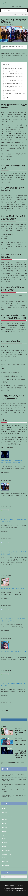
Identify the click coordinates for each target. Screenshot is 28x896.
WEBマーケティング (9, 6)
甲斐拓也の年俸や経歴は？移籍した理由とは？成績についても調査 (14, 790)
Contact (12, 885)
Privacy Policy (19, 885)
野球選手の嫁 (6, 865)
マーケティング (6, 850)
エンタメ (5, 831)
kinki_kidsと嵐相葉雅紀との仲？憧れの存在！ (13, 83)
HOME (3, 14)
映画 (4, 857)
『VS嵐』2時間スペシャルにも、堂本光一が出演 (14, 94)
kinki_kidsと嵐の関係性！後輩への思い (12, 71)
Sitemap (24, 6)
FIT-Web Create (17, 890)
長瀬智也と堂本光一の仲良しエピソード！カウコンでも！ (20, 742)
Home (2, 6)
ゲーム (4, 835)
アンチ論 (5, 827)
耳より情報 (18, 6)
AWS (4, 808)
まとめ (5, 97)
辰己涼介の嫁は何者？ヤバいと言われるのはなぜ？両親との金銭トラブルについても (14, 796)
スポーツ (5, 842)
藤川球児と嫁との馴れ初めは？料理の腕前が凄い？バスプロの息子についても (14, 785)
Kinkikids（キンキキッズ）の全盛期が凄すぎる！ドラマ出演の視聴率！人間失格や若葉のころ (20, 754)
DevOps (5, 812)
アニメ (4, 823)
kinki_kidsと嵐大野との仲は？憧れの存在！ (13, 80)
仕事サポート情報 (7, 854)
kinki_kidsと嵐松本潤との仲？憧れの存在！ (13, 73)
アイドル (10, 14)
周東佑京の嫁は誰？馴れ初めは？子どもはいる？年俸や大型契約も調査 (14, 780)
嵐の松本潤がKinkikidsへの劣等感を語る (12, 68)
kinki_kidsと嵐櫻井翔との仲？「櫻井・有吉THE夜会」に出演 (13, 87)
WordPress (14, 892)
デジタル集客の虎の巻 (18, 888)
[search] (25, 10)
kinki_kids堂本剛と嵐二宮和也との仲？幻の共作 (13, 77)
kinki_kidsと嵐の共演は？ (9, 90)
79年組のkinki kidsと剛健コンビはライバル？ (12, 588)
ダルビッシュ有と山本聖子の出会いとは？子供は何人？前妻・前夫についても (14, 775)
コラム (4, 838)
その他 (4, 846)
